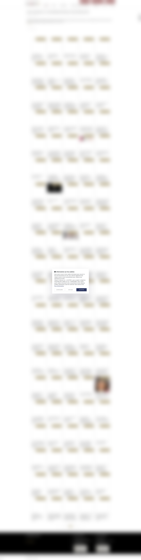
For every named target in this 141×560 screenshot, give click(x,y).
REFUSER (70, 289)
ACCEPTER (81, 289)
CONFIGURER (59, 289)
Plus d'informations (59, 286)
